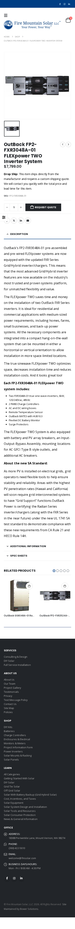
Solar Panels (11, 759)
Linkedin (21, 878)
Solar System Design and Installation (25, 807)
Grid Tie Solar (12, 786)
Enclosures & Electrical (17, 739)
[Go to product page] (20, 596)
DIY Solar (9, 661)
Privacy (8, 696)
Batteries (9, 731)
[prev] (62, 144)
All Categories (12, 774)
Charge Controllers (15, 735)
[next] (68, 144)
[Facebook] (60, 4)
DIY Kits (8, 727)
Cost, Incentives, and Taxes (20, 798)
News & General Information (21, 819)
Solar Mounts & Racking (18, 755)
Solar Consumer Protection (20, 815)
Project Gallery (12, 687)
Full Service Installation (17, 665)
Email (28, 220)
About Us (9, 679)
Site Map (9, 708)
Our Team (10, 683)
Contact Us (10, 704)
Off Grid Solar (12, 790)
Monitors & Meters (15, 743)
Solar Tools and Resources (20, 811)
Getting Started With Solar (19, 778)
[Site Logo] (32, 24)
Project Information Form (18, 747)
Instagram (14, 878)
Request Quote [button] (29, 586)
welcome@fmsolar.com (22, 858)
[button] (7, 15)
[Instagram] (64, 4)
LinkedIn (21, 220)
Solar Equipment (13, 802)
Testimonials (11, 692)
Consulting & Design (15, 656)
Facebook (7, 878)
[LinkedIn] (69, 4)
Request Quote (45, 207)
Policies (8, 712)
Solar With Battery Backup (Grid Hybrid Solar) (30, 794)
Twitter (14, 220)
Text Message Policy (16, 700)
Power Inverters (13, 751)
